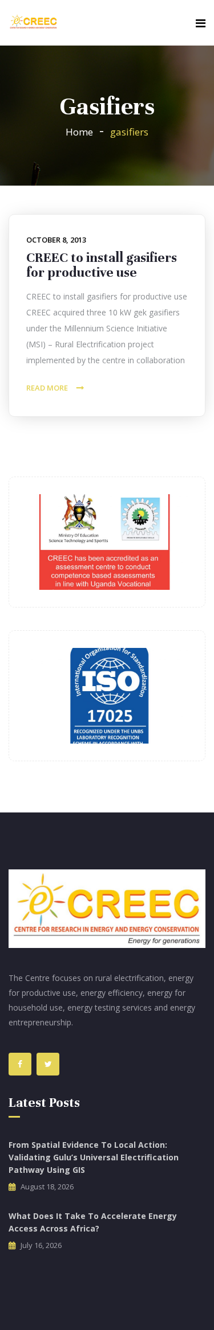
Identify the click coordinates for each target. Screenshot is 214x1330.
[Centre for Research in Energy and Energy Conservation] (33, 22)
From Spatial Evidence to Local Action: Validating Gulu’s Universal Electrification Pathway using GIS (94, 1157)
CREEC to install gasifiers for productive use (101, 265)
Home (79, 131)
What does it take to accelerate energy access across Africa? (93, 1222)
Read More (47, 388)
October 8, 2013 (56, 240)
